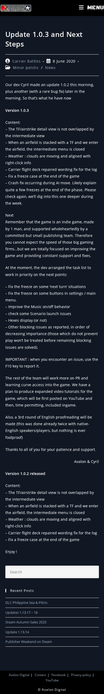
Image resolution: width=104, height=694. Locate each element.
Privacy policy (81, 675)
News (50, 67)
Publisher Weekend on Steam (28, 641)
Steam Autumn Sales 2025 (25, 622)
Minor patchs (25, 67)
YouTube (52, 680)
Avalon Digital (19, 675)
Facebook (58, 675)
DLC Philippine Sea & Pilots (26, 602)
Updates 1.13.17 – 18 (21, 612)
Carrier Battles (26, 61)
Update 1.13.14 (17, 632)
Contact (40, 675)
